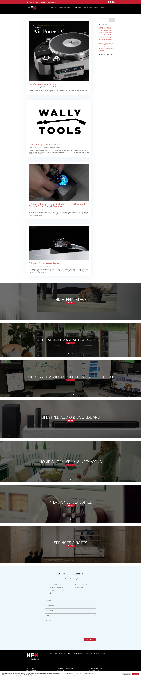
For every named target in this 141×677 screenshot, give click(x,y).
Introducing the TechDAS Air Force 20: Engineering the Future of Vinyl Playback (106, 29)
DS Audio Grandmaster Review (44, 263)
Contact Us (103, 7)
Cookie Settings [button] (126, 674)
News (56, 7)
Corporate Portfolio (77, 7)
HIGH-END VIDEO (70, 299)
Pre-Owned (67, 7)
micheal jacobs (34, 87)
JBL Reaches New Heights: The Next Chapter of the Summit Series (107, 39)
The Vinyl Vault (57, 87)
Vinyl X (61, 7)
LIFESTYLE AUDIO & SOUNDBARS (70, 417)
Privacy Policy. (71, 675)
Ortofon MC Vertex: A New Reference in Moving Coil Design (105, 34)
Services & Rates (88, 7)
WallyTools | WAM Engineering (44, 144)
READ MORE (70, 302)
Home (51, 7)
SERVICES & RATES (70, 542)
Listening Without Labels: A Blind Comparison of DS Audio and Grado (106, 48)
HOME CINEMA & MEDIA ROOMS (70, 340)
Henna (32, 266)
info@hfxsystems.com (49, 2)
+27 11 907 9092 (30, 668)
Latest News (49, 87)
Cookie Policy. (59, 675)
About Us (96, 7)
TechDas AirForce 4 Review (42, 84)
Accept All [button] (135, 674)
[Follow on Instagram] (113, 2)
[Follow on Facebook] (109, 2)
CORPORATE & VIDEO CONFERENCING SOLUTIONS (70, 377)
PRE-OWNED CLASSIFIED (70, 502)
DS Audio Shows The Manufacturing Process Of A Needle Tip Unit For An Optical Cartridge (58, 205)
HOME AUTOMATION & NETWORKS (70, 461)
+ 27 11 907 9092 (33, 2)
